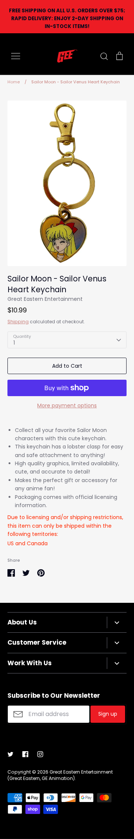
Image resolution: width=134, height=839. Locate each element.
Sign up (107, 714)
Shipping (18, 321)
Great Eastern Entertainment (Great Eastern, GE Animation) (60, 775)
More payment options (67, 405)
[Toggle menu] (15, 56)
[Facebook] (25, 754)
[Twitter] (10, 754)
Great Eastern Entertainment (45, 299)
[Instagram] (40, 754)
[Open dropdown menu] (117, 622)
